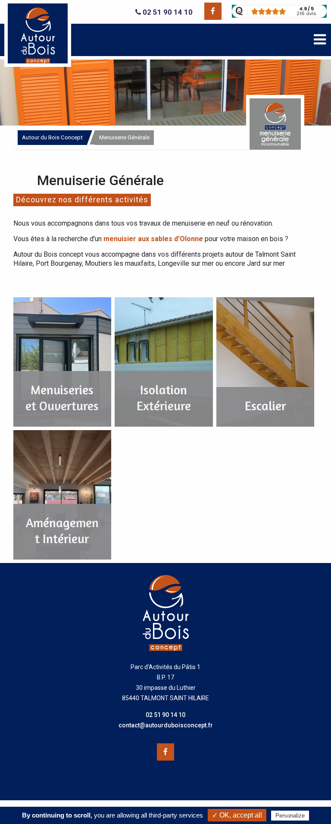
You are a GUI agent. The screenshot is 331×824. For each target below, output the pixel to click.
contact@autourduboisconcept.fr (166, 725)
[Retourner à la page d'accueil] (37, 64)
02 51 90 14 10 (167, 12)
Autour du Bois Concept (52, 137)
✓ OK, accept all (237, 815)
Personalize (290, 815)
